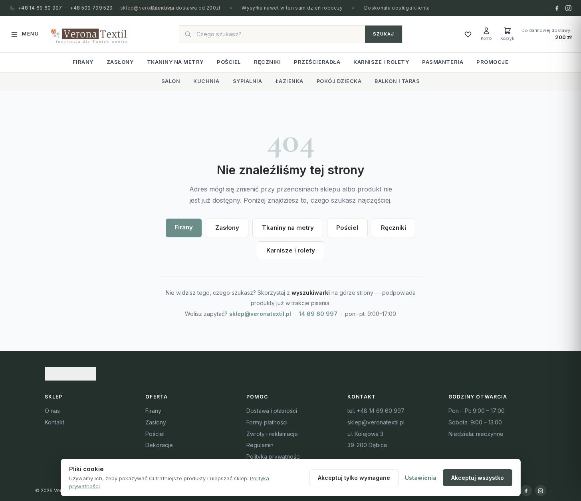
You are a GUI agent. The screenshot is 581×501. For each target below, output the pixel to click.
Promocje (492, 62)
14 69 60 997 (318, 313)
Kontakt (54, 422)
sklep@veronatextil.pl (147, 8)
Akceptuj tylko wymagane (354, 477)
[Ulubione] (468, 34)
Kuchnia (206, 81)
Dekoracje (159, 445)
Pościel (229, 62)
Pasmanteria (442, 62)
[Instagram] (568, 8)
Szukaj (383, 34)
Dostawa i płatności (271, 410)
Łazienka (289, 81)
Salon (170, 81)
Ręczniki (267, 62)
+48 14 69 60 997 (40, 8)
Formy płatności (267, 422)
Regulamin (260, 445)
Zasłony (120, 62)
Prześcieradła (317, 62)
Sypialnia (247, 81)
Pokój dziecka (339, 81)
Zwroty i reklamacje (272, 433)
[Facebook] (557, 8)
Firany (83, 62)
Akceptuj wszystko (477, 477)
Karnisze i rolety (381, 62)
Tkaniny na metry (175, 62)
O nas (52, 410)
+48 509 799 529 (91, 8)
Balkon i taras (397, 81)
